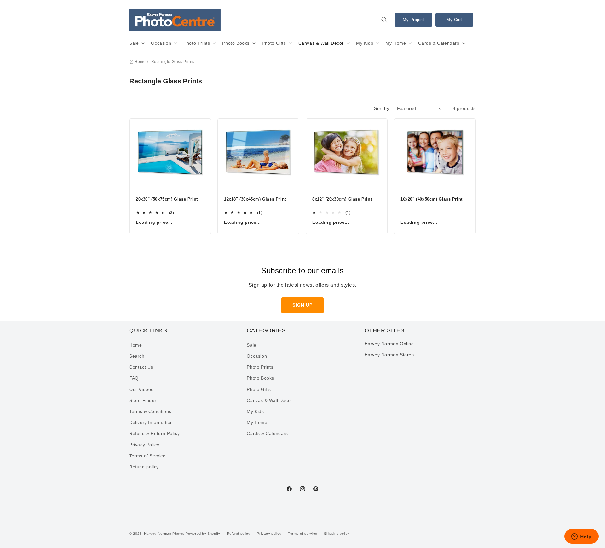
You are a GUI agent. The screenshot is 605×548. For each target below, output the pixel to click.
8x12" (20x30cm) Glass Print (342, 199)
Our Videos (141, 389)
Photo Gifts (274, 43)
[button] (384, 20)
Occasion (161, 43)
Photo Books (236, 43)
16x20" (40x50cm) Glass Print (431, 199)
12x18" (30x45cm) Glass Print (255, 199)
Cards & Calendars (438, 43)
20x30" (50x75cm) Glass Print (167, 199)
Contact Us (141, 367)
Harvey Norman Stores (389, 354)
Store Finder (142, 400)
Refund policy (144, 466)
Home (140, 61)
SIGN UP (302, 305)
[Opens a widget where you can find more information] (581, 537)
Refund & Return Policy (154, 433)
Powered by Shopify (203, 533)
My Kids (364, 43)
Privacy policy (269, 533)
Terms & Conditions (150, 411)
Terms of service (302, 533)
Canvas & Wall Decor (321, 43)
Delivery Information (151, 422)
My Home (395, 43)
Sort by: (382, 108)
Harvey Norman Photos (164, 533)
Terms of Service (147, 455)
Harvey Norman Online (389, 343)
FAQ (134, 378)
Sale (134, 43)
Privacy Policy (144, 444)
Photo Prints (196, 43)
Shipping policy (337, 533)
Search (137, 356)
